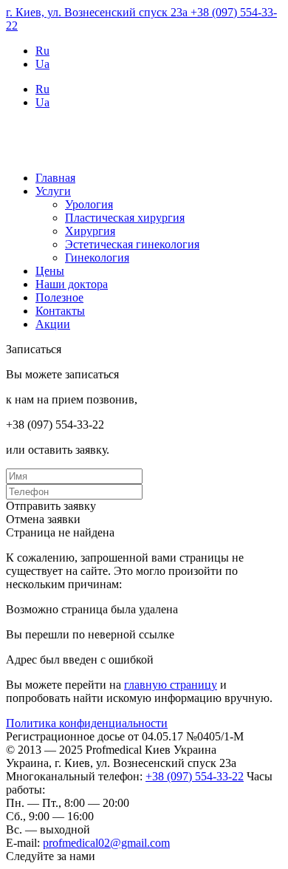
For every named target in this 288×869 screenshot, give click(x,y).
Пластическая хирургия (125, 217)
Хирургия (90, 231)
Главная (55, 177)
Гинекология (97, 257)
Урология (89, 204)
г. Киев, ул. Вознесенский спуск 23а (98, 12)
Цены (49, 271)
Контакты (60, 310)
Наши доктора (71, 284)
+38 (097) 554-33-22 (194, 776)
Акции (52, 324)
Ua (42, 64)
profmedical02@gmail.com (106, 842)
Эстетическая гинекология (132, 244)
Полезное (59, 297)
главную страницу (170, 684)
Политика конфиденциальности (87, 723)
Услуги (53, 191)
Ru (42, 50)
